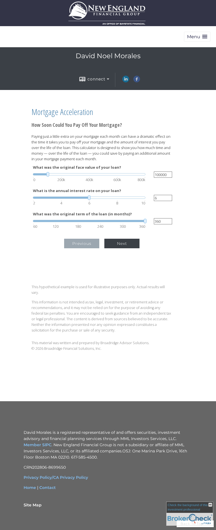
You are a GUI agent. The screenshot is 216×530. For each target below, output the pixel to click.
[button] (197, 37)
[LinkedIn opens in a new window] (125, 81)
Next (122, 243)
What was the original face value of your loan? (77, 167)
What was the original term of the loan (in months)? (82, 214)
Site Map (33, 505)
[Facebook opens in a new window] (136, 81)
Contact (47, 487)
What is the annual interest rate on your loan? (77, 191)
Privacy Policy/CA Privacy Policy (56, 477)
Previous (81, 243)
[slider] (89, 174)
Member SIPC (37, 444)
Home (30, 487)
